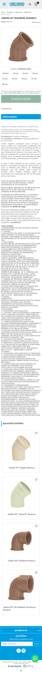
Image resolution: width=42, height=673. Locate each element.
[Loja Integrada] (14, 666)
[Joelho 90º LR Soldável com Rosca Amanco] (21, 592)
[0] (35, 4)
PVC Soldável (6, 14)
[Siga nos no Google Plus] (18, 650)
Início (3, 12)
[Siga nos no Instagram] (23, 650)
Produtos (10, 12)
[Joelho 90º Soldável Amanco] (21, 544)
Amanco (39, 22)
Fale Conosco (34, 93)
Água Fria (27, 12)
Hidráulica (19, 12)
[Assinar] (37, 644)
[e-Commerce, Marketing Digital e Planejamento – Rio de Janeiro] (28, 666)
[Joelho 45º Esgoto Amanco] (21, 451)
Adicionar (22, 99)
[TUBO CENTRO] (17, 4)
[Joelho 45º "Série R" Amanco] (21, 498)
